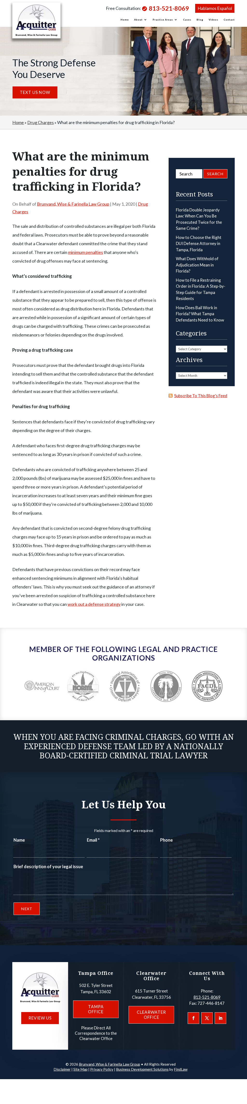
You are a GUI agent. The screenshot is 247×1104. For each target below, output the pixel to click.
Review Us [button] (40, 1017)
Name (19, 840)
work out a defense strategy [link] (94, 604)
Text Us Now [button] (35, 92)
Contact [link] (229, 19)
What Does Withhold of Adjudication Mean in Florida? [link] (197, 264)
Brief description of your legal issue (48, 866)
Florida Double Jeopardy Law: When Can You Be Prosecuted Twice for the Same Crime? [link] (199, 219)
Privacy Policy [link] (101, 1069)
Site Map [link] (80, 1069)
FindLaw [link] (180, 1069)
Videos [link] (213, 19)
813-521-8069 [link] (169, 8)
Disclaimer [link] (62, 1069)
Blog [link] (200, 19)
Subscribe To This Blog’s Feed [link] (200, 395)
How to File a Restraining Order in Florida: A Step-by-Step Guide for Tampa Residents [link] (200, 289)
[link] (36, 20)
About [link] (138, 19)
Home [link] (125, 19)
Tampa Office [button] (96, 1009)
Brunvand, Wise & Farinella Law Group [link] (73, 204)
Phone (166, 840)
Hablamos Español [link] (215, 8)
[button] (193, 1018)
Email (93, 840)
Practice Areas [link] (163, 19)
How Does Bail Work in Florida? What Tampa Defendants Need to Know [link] (200, 313)
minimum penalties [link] (85, 252)
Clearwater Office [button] (151, 1015)
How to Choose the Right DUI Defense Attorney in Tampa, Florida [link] (198, 243)
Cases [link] (187, 19)
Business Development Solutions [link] (142, 1069)
